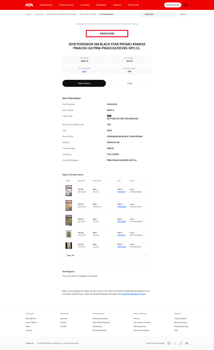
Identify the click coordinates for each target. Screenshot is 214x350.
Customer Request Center (133, 294)
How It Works (31, 323)
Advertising (97, 326)
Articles (63, 326)
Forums (63, 323)
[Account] (185, 4)
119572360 (121, 222)
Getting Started (46, 5)
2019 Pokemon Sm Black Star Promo (61, 14)
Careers (29, 330)
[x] (174, 343)
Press (28, 326)
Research (117, 5)
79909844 (121, 207)
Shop (129, 83)
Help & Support (180, 319)
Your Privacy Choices (142, 323)
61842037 (121, 235)
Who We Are (31, 319)
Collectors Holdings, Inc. (53, 343)
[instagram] (180, 343)
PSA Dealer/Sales (100, 330)
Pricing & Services (66, 5)
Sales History (84, 83)
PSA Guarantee (140, 326)
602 (84, 71)
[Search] (142, 14)
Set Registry (101, 5)
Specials (63, 319)
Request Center (180, 323)
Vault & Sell (84, 5)
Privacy (137, 319)
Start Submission (173, 5)
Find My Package (181, 326)
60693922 (121, 247)
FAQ (176, 330)
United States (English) (155, 343)
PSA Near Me (133, 5)
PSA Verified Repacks (101, 323)
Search (28, 14)
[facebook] (168, 343)
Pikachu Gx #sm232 (88, 14)
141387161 (121, 192)
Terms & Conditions (141, 330)
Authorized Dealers (100, 319)
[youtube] (186, 343)
